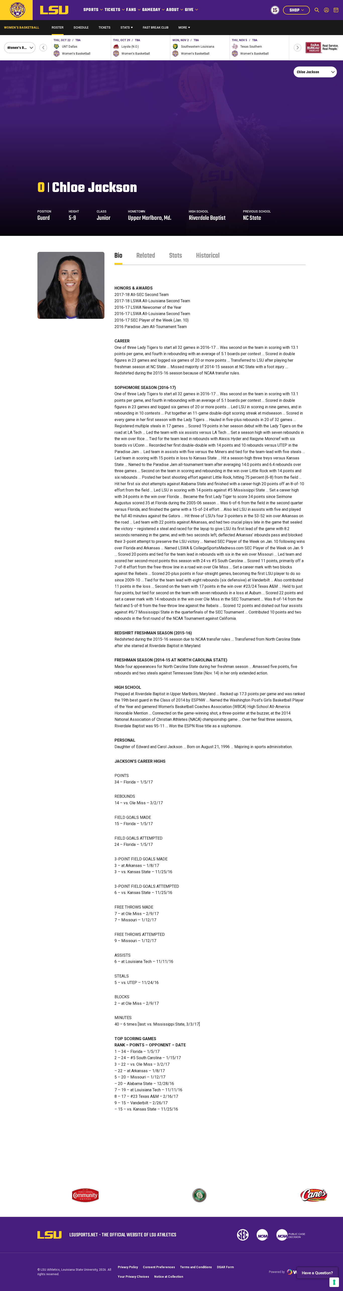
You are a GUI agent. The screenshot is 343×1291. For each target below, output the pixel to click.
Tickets (112, 10)
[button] (43, 47)
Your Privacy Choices (133, 1276)
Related (145, 255)
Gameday (151, 10)
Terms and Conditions (196, 1267)
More (183, 27)
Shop (299, 11)
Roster (58, 27)
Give (189, 10)
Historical (208, 255)
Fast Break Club (155, 27)
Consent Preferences (159, 1267)
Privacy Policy (128, 1267)
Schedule (81, 27)
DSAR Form (225, 1267)
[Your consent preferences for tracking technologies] (334, 1282)
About (172, 10)
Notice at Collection (168, 1276)
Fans (131, 10)
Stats (125, 27)
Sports (90, 10)
